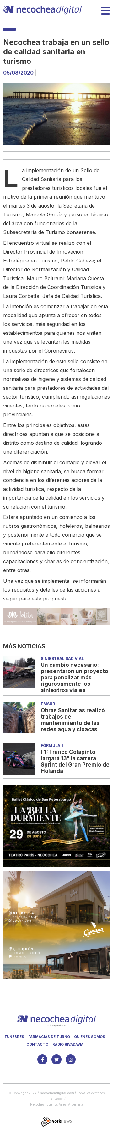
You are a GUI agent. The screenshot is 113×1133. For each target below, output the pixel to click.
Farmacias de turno (49, 1036)
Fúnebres (14, 1036)
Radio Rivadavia (67, 1044)
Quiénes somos (89, 1036)
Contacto (37, 1044)
